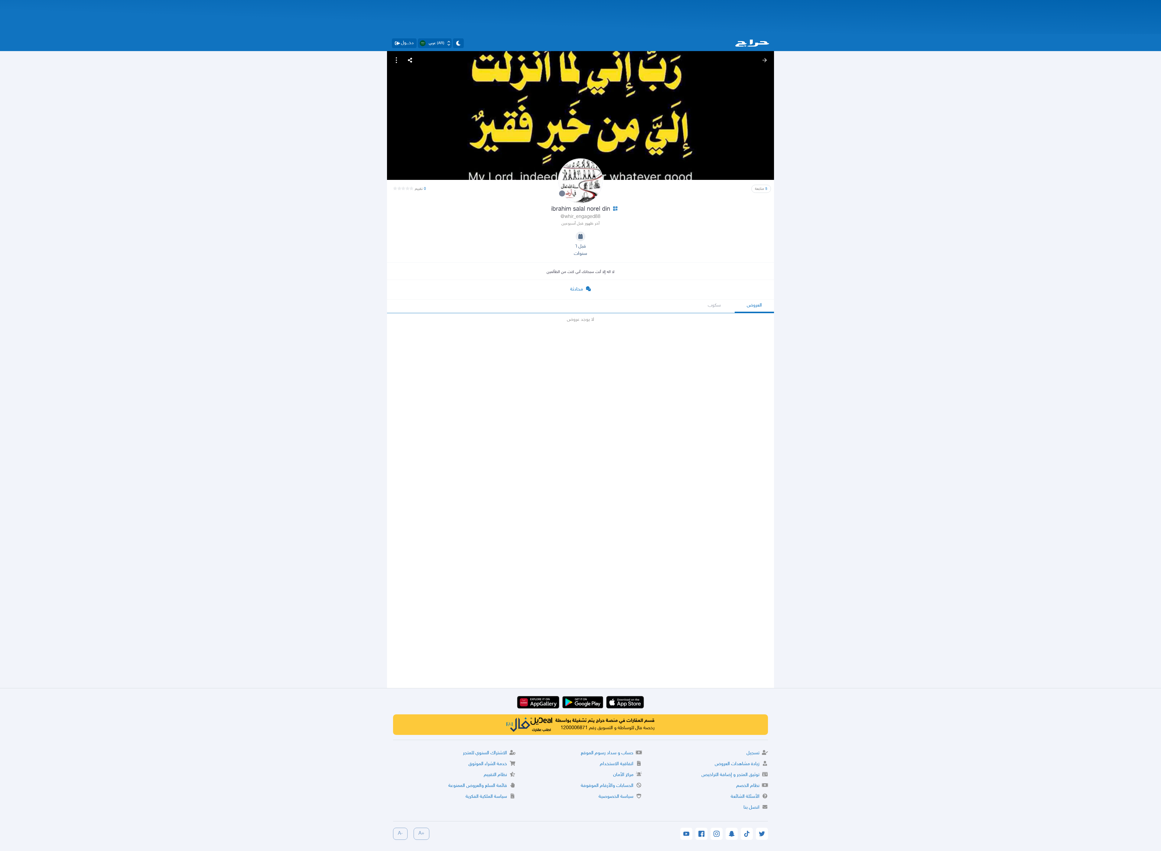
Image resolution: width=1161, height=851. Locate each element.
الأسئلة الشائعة (745, 797)
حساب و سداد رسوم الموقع (607, 753)
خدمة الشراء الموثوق (487, 764)
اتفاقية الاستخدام (616, 764)
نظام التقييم (495, 775)
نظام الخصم (747, 786)
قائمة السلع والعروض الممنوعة (477, 786)
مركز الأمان (623, 775)
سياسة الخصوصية (616, 797)
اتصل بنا (751, 807)
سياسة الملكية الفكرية (486, 797)
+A (421, 833)
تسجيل (752, 753)
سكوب (714, 305)
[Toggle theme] (458, 43)
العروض (754, 305)
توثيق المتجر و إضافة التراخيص (730, 775)
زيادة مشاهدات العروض (737, 764)
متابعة (761, 189)
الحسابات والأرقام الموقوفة (607, 786)
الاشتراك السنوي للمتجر (485, 753)
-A (400, 833)
